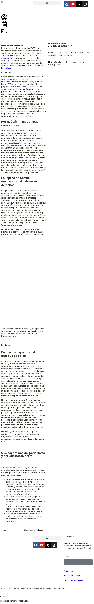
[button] (47, 3)
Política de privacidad (73, 580)
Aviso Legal (69, 571)
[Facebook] (67, 4)
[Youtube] (73, 4)
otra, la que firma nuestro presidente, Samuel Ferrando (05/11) (20, 90)
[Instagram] (85, 4)
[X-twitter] (79, 4)
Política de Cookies (72, 575)
